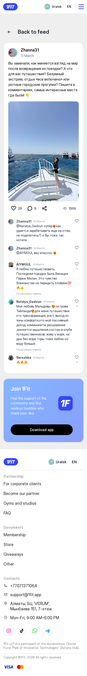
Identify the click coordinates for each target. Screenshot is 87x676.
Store (8, 544)
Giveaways (13, 554)
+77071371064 (23, 585)
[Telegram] (47, 631)
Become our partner (21, 493)
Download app (42, 430)
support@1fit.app (25, 594)
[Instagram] (9, 631)
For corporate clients (22, 483)
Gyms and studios (20, 503)
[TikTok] (22, 631)
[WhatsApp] (34, 631)
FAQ (7, 513)
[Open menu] (81, 7)
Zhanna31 (30, 50)
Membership (15, 534)
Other (9, 564)
